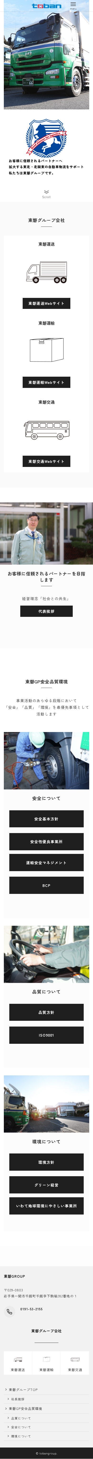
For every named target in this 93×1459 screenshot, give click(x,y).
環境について (21, 1436)
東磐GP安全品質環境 (25, 1408)
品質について (21, 1418)
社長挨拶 (18, 1399)
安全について (21, 1427)
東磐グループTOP (23, 1389)
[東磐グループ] (46, 5)
